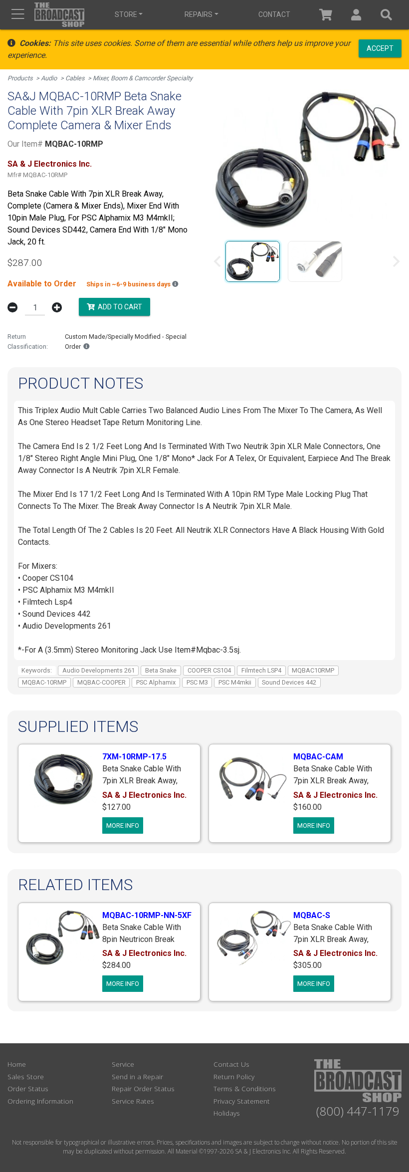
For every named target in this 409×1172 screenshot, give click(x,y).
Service (123, 1064)
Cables (75, 78)
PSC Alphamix (156, 682)
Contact (274, 14)
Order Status (27, 1088)
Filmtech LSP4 (261, 670)
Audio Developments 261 (98, 670)
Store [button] (126, 14)
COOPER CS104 (209, 670)
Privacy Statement (241, 1101)
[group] (252, 261)
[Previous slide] (218, 261)
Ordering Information (40, 1101)
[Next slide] (396, 261)
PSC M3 (197, 682)
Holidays (226, 1113)
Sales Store (25, 1076)
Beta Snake (161, 670)
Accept (380, 48)
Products (20, 78)
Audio (49, 78)
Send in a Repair (137, 1076)
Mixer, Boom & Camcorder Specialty (143, 78)
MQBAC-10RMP (44, 682)
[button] (356, 14)
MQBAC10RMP (313, 670)
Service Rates (133, 1101)
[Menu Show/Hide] (17, 14)
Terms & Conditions (244, 1088)
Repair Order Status (143, 1088)
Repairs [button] (198, 14)
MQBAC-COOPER (101, 682)
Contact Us (231, 1064)
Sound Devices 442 (289, 682)
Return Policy (233, 1076)
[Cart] (326, 14)
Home (16, 1064)
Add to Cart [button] (118, 307)
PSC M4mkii (234, 682)
